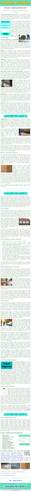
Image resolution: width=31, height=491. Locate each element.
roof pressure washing (24, 402)
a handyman (20, 458)
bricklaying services (5, 455)
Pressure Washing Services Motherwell (12, 433)
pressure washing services (24, 400)
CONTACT (25, 5)
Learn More (16, 490)
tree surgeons (3, 457)
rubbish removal (20, 455)
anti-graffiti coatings (15, 338)
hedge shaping (20, 459)
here (9, 430)
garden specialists (17, 452)
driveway (18, 50)
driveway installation (5, 458)
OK (19, 490)
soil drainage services (12, 456)
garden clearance (11, 454)
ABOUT (22, 5)
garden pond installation (18, 457)
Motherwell (22, 196)
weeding (2, 460)
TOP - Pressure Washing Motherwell (8, 475)
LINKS (19, 5)
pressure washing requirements (20, 408)
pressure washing (11, 19)
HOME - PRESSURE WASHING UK (15, 480)
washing (9, 75)
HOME (17, 5)
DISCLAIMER (28, 5)
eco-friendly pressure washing (12, 374)
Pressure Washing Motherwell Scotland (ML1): (10, 14)
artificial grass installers (16, 460)
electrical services (5, 459)
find (4, 419)
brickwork (23, 69)
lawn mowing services (16, 453)
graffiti (7, 342)
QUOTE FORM (28, 409)
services (19, 461)
